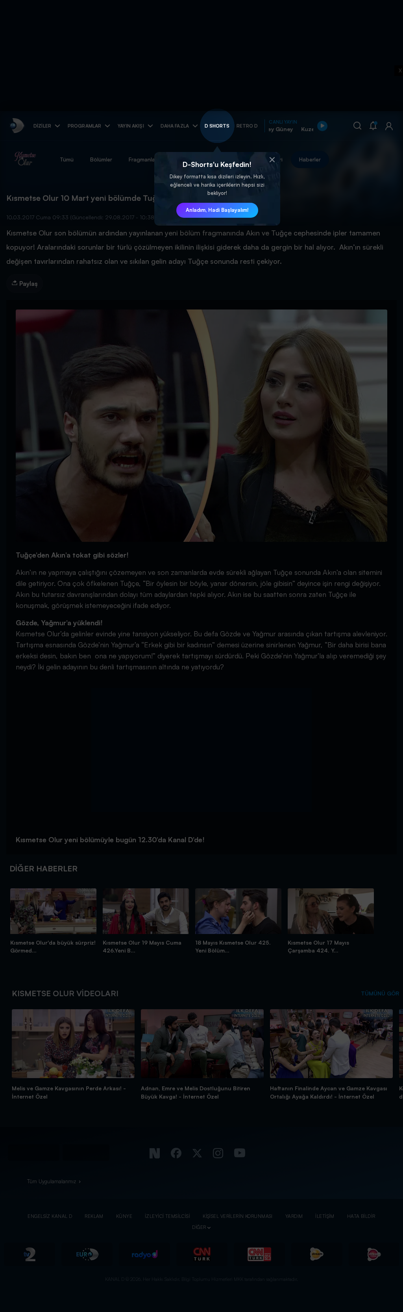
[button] (272, 160)
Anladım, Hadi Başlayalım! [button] (217, 210)
